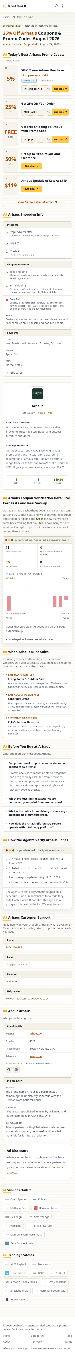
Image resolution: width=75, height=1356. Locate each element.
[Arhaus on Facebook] (9, 1069)
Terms (68, 1341)
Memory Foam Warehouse (26, 1234)
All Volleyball (18, 1264)
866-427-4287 (14, 947)
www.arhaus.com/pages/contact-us (27, 998)
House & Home (44, 412)
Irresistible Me (19, 1290)
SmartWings (41, 1217)
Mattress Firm (18, 1208)
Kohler (42, 1199)
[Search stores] (56, 6)
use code (59, 88)
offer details (46, 80)
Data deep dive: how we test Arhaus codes (29, 639)
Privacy (37, 1341)
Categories (37, 1335)
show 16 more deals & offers (37, 202)
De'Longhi (16, 1217)
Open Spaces (18, 1199)
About (6, 1341)
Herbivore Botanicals (52, 1290)
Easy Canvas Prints (21, 1243)
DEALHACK (14, 5)
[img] (37, 596)
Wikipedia (36, 1056)
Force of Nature (42, 1225)
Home (6, 17)
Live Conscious (57, 1282)
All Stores (17, 17)
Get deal (30, 166)
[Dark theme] (62, 6)
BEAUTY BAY (17, 1299)
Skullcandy (44, 1264)
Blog (69, 1335)
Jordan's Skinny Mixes (23, 1282)
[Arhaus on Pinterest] (16, 1069)
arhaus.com (37, 1033)
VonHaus (15, 1225)
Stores (7, 1335)
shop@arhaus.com (17, 964)
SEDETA (60, 1273)
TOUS (41, 1273)
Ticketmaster (18, 1273)
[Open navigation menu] (70, 6)
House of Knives (48, 1208)
